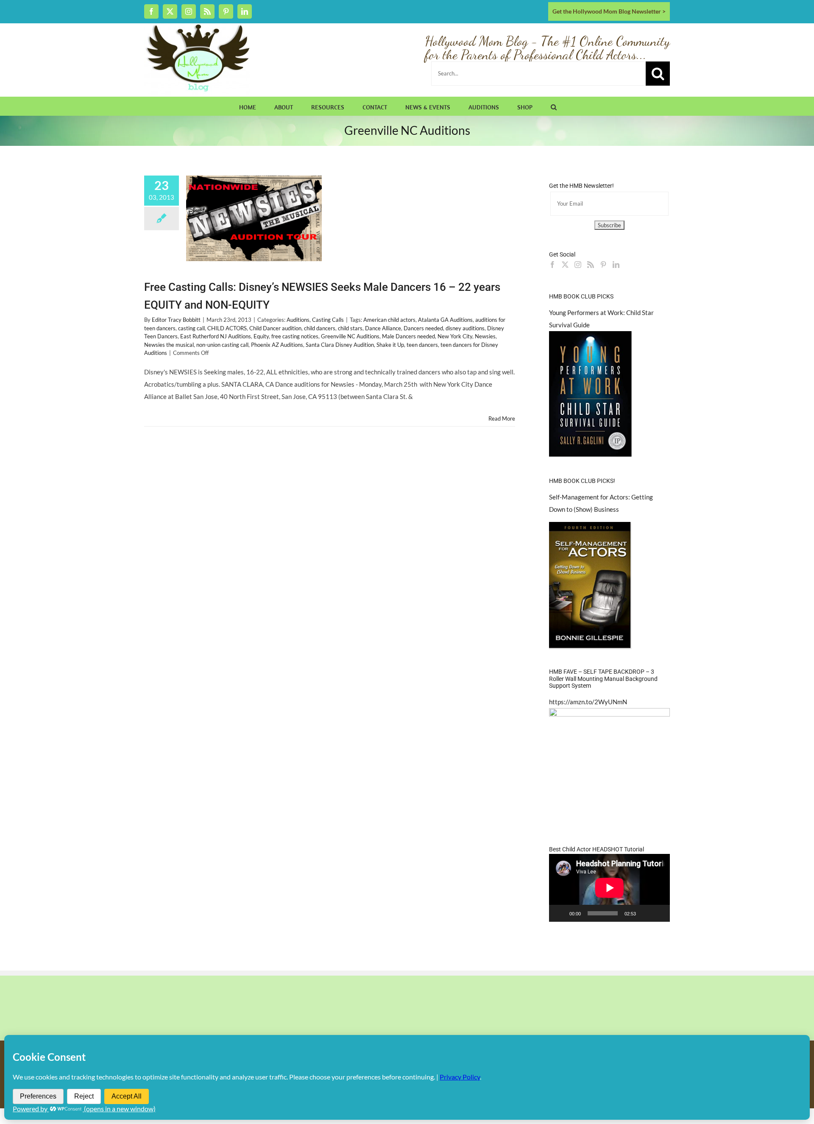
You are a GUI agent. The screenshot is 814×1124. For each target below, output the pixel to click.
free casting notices (294, 336)
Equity (261, 336)
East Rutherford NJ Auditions (215, 336)
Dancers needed (423, 328)
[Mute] (645, 913)
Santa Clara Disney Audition (340, 344)
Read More (501, 418)
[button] (554, 106)
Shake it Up (390, 344)
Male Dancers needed (408, 336)
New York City (455, 336)
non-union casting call (222, 344)
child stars (350, 328)
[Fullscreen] (659, 913)
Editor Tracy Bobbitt (176, 319)
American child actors (389, 319)
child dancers (319, 328)
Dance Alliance (383, 328)
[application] (609, 888)
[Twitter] (565, 264)
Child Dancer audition (275, 328)
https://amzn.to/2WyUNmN (588, 702)
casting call (191, 328)
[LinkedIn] (616, 264)
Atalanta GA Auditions (445, 319)
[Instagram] (577, 264)
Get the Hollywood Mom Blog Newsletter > (609, 11)
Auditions (298, 319)
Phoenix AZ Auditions (277, 344)
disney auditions (465, 328)
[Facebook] (552, 264)
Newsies (485, 336)
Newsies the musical (169, 344)
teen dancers (422, 344)
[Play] (560, 913)
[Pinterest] (603, 264)
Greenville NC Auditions (350, 336)
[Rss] (590, 264)
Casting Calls (328, 319)
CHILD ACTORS (227, 328)
